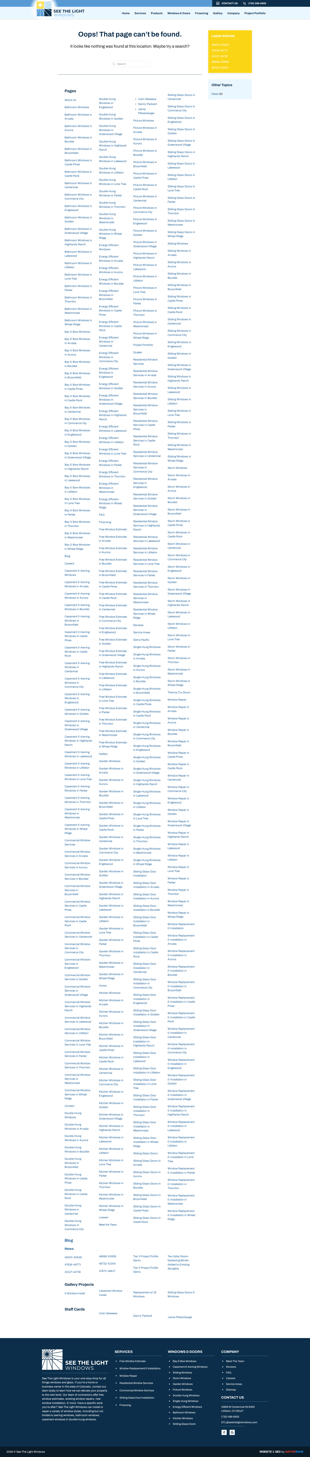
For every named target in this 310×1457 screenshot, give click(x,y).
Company (233, 13)
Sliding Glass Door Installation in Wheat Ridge (145, 1142)
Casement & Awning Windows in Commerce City (77, 682)
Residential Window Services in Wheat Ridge (145, 613)
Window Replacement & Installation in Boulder (181, 970)
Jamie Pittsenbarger (180, 1317)
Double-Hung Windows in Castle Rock (76, 1194)
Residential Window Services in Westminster (145, 598)
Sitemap (231, 1389)
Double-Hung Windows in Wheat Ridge (110, 233)
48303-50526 (73, 1257)
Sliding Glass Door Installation (136, 1397)
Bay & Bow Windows (77, 331)
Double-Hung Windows (186, 1395)
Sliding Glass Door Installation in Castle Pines (145, 936)
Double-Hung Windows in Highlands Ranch (113, 145)
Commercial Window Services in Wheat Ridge (77, 1094)
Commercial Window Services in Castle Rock (77, 921)
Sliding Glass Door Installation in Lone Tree (144, 1084)
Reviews (138, 625)
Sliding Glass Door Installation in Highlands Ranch (144, 1041)
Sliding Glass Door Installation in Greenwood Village (144, 1026)
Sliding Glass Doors (145, 1153)
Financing (201, 13)
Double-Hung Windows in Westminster (107, 218)
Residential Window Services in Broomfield (145, 409)
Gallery (217, 13)
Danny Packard (147, 104)
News (69, 1249)
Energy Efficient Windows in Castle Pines (110, 310)
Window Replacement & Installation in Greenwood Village (181, 1095)
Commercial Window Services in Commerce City (77, 948)
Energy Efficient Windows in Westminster (109, 487)
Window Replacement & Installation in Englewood (181, 1064)
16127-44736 (73, 1272)
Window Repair (177, 699)
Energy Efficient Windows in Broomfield (109, 295)
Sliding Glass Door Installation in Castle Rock (145, 952)
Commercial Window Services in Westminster (77, 1079)
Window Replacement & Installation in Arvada (181, 939)
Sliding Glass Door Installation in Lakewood (144, 1057)
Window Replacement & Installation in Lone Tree (181, 1157)
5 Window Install (75, 1293)
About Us (70, 100)
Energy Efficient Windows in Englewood (109, 372)
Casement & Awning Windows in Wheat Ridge (77, 829)
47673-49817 (107, 1271)
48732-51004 (107, 1263)
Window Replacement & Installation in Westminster (181, 1199)
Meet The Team (235, 1361)
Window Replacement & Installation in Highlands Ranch (181, 1110)
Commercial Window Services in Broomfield (77, 890)
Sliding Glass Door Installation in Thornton (144, 1111)
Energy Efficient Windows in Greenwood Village (110, 399)
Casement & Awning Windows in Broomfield (77, 620)
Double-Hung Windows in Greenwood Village (110, 130)
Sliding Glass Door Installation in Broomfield (144, 921)
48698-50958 (107, 1256)
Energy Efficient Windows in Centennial (109, 341)
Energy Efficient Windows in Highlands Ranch (113, 415)
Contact (69, 1105)
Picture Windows (143, 120)
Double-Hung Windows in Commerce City (74, 1225)
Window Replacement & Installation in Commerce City (181, 1048)
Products (157, 13)
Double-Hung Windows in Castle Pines (76, 1178)
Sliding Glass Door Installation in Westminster (144, 1126)
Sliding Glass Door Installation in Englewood (144, 999)
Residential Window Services (136, 1383)
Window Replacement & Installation (139, 1368)
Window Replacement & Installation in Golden (181, 1079)
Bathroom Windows (77, 107)
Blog (67, 556)
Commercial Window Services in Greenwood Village (77, 990)
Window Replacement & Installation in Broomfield (181, 986)
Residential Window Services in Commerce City (145, 467)
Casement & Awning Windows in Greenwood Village (77, 725)
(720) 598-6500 (230, 1416)
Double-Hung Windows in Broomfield (73, 1163)
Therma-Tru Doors (179, 692)
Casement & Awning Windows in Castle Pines (77, 636)
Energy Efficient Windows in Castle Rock (110, 326)
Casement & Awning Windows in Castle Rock (77, 651)
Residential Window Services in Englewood (145, 483)
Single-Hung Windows (147, 647)
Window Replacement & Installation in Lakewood (181, 1126)
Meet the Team (108, 1224)
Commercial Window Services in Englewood (77, 963)
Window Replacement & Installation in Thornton (181, 1184)
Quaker (137, 352)
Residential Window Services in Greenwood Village (145, 510)
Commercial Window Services (136, 1390)
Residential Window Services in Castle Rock (145, 440)
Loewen (103, 1217)
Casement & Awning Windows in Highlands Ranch (78, 740)
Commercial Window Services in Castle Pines (77, 905)
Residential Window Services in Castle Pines (145, 425)
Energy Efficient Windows (187, 1406)
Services (140, 13)
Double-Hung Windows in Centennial (73, 1209)
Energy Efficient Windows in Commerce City (109, 357)
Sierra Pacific (141, 639)
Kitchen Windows (109, 992)
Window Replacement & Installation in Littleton (181, 1141)
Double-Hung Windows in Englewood (107, 103)
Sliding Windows (178, 243)
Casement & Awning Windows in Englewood (77, 698)
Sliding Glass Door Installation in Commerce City (144, 983)
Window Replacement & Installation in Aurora (181, 955)
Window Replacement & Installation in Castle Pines (181, 1001)
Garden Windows (109, 761)
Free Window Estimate (113, 529)
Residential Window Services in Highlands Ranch (146, 525)
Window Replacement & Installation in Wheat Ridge (181, 1215)
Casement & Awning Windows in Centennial (77, 667)
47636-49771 (73, 1264)
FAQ (101, 514)
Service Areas (141, 632)
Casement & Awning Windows (190, 1366)
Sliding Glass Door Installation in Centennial (144, 968)
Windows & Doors (178, 13)
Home (126, 13)
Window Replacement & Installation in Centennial (181, 1033)
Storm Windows (177, 467)
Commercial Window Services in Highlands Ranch (78, 1006)
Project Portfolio (255, 13)
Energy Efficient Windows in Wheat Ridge (110, 503)
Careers (69, 563)
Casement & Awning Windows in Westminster (77, 813)
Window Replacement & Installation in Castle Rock (181, 1017)
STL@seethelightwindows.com (239, 1422)
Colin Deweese (147, 99)
